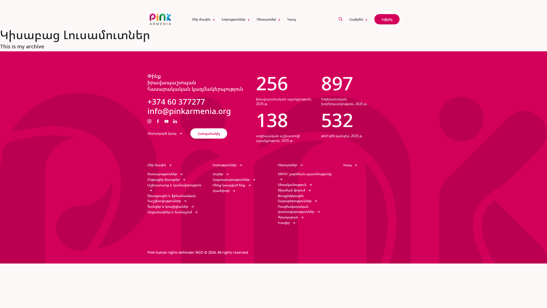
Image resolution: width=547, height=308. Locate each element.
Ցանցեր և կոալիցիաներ (168, 206)
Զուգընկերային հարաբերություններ (295, 198)
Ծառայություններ (162, 174)
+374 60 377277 (176, 102)
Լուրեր (218, 174)
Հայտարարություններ (232, 179)
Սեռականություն (292, 184)
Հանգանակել (209, 133)
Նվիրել (387, 19)
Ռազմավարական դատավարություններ (296, 209)
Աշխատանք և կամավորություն (174, 185)
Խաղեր (284, 222)
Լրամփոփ (222, 190)
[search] (341, 19)
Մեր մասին (201, 19)
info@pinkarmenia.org (189, 111)
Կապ (291, 19)
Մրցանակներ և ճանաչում (170, 212)
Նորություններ (234, 19)
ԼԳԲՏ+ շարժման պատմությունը (305, 174)
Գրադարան (288, 217)
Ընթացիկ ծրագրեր (164, 179)
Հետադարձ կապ (162, 133)
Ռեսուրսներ (266, 19)
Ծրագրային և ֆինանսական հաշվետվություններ (171, 198)
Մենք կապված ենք (229, 185)
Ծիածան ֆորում (292, 190)
